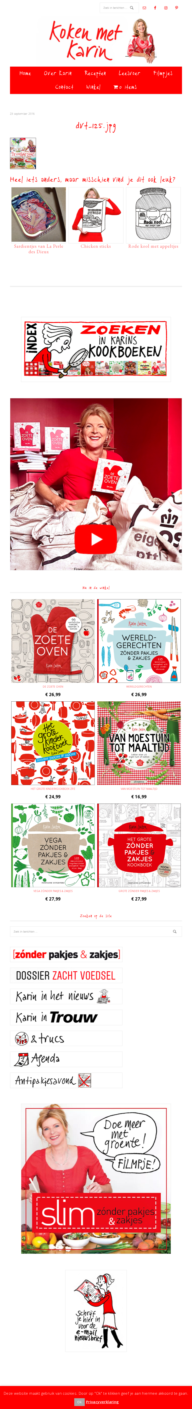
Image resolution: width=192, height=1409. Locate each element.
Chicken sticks (96, 246)
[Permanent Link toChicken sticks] (96, 239)
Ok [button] (79, 1402)
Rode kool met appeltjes (153, 246)
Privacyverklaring (102, 1401)
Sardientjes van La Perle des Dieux (39, 248)
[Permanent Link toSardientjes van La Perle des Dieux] (39, 239)
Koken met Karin (96, 41)
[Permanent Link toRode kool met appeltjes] (153, 239)
